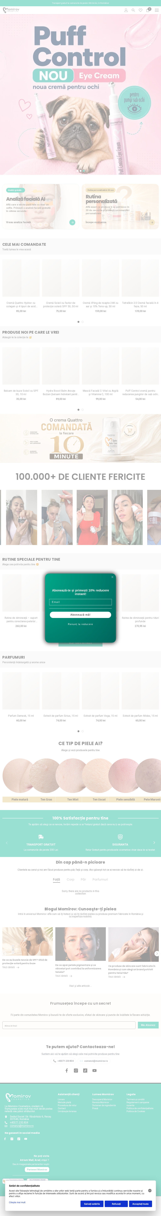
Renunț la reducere (80, 624)
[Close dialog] (112, 577)
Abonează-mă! (80, 614)
